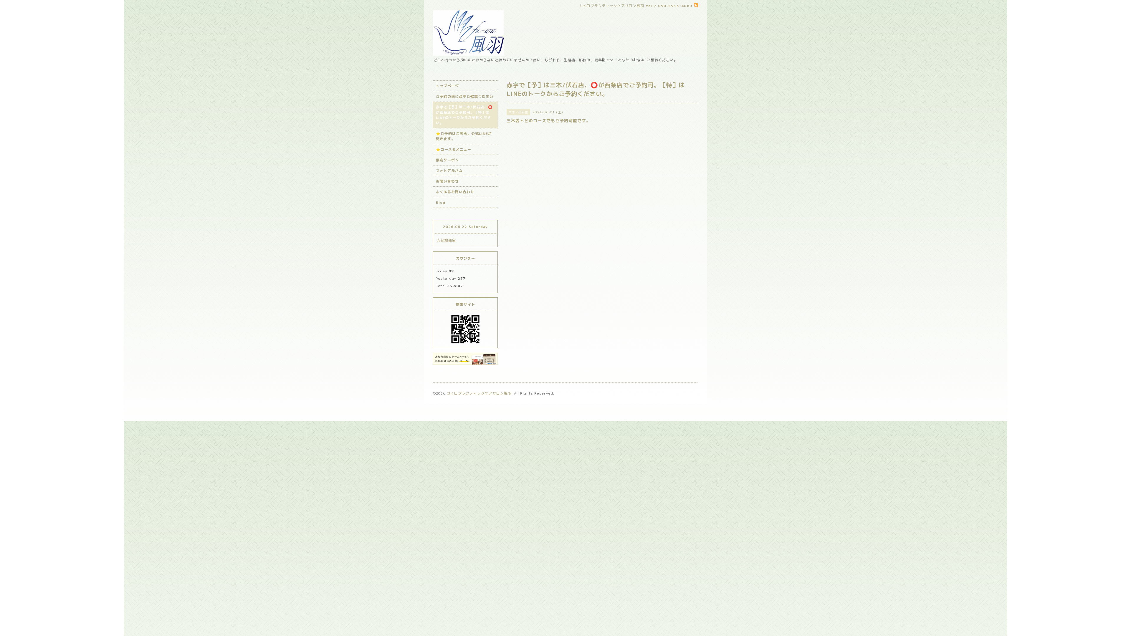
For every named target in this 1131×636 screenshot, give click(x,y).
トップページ (447, 85)
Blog (440, 202)
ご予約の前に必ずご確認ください (464, 96)
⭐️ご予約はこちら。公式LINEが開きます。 (464, 136)
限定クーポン (447, 160)
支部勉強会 (446, 240)
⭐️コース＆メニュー (453, 149)
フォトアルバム (449, 170)
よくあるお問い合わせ (455, 191)
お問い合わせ (447, 181)
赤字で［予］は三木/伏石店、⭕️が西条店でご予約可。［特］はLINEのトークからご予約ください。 (464, 115)
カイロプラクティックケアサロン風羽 (479, 393)
